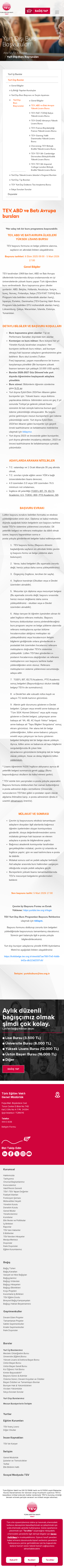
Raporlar (7, 1227)
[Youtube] (29, 1153)
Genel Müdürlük (10, 1458)
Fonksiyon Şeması (12, 1198)
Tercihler (50, 1559)
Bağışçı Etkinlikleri (12, 1288)
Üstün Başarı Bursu (12, 1363)
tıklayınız (27, 431)
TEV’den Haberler (12, 1230)
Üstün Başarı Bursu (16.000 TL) (30, 1054)
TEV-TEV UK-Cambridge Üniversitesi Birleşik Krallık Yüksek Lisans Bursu (43, 157)
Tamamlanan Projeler (13, 1321)
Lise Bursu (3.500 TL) (23, 1038)
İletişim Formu (9, 1127)
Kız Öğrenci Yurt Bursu (13, 1369)
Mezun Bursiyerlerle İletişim (17, 1404)
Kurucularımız (9, 1185)
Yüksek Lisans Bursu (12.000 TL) (32, 1049)
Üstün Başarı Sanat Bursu (15, 1366)
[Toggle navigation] (57, 12)
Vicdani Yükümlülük (12, 1389)
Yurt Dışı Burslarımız (13, 1398)
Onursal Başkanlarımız (13, 1182)
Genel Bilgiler (17, 86)
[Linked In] (4, 1153)
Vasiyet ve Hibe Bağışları (15, 1275)
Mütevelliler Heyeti (12, 1201)
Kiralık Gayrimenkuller (13, 1327)
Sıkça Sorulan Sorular (21, 190)
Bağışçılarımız (9, 1278)
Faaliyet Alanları (10, 1195)
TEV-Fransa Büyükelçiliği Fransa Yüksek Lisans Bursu (43, 129)
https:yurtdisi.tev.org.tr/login (37, 910)
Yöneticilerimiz (10, 1214)
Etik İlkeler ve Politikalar (14, 1220)
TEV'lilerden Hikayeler (14, 1237)
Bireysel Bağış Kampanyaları (16, 1301)
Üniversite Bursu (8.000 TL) (28, 1043)
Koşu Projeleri (10, 1291)
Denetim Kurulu (10, 1208)
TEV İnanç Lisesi (11, 1427)
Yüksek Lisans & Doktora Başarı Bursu (21, 1360)
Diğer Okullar (9, 1430)
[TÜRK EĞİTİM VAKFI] (6, 8)
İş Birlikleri (8, 1224)
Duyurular (12, 194)
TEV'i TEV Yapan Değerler (15, 1192)
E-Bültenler (8, 1233)
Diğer (9, 1060)
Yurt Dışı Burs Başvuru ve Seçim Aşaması (30, 95)
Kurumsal (9, 1169)
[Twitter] (17, 1153)
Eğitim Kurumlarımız (12, 1249)
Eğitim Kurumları (13, 1420)
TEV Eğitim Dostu (11, 1297)
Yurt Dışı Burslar (16, 80)
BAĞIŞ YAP (13, 1069)
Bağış (6, 1262)
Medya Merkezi (10, 1240)
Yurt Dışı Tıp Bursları (20, 180)
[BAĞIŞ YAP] (37, 11)
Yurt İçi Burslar (15, 74)
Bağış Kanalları (10, 1272)
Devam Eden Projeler (13, 1318)
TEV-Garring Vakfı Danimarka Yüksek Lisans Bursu (43, 139)
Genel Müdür (9, 1211)
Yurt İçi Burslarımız (13, 1350)
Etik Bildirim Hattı (11, 1467)
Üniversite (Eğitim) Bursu (14, 1357)
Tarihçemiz (8, 1179)
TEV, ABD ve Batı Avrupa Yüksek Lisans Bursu (42, 107)
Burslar (23, 53)
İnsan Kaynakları (13, 1437)
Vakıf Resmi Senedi (12, 1188)
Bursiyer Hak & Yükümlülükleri (17, 1386)
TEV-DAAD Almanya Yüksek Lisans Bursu (44, 122)
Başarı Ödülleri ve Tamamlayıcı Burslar (21, 1382)
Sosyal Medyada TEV (16, 1475)
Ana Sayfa (9, 53)
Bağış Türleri (9, 1268)
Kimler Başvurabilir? (12, 1373)
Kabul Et (14, 1559)
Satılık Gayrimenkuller (13, 1324)
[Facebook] (11, 1153)
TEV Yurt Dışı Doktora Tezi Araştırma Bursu (31, 185)
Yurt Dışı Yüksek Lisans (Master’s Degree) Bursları (33, 175)
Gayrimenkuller (12, 1311)
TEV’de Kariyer (10, 1444)
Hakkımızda (8, 1176)
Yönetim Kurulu (10, 1205)
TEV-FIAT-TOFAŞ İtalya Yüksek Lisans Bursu (42, 114)
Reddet (31, 1559)
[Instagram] (23, 1153)
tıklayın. (38, 920)
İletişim (7, 1451)
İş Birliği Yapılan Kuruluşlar (23, 91)
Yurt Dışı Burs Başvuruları (18, 103)
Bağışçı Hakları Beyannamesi (17, 1304)
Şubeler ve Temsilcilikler (15, 1461)
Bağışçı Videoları (11, 1281)
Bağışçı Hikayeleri (11, 1285)
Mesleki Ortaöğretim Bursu (16, 1353)
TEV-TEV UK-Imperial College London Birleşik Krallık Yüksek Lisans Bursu (43, 167)
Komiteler (8, 1217)
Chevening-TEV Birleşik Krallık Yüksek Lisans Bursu (43, 147)
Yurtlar (7, 1414)
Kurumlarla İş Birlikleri (13, 1294)
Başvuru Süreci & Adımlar (15, 1376)
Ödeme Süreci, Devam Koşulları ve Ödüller (23, 1379)
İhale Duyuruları (10, 1246)
